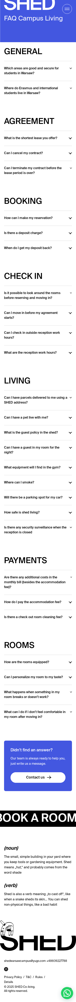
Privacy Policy (13, 977)
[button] (67, 993)
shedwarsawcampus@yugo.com (25, 961)
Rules (39, 977)
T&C (28, 977)
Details (8, 982)
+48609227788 (56, 961)
